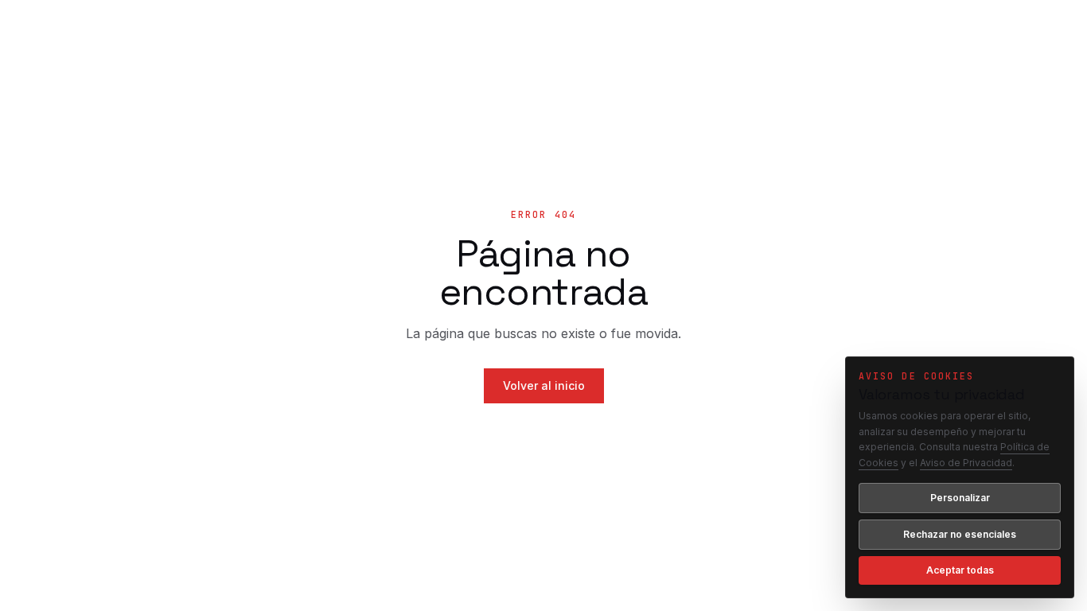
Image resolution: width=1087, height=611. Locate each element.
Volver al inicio (544, 385)
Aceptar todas (960, 570)
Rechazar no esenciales (959, 534)
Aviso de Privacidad (966, 463)
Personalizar (960, 498)
